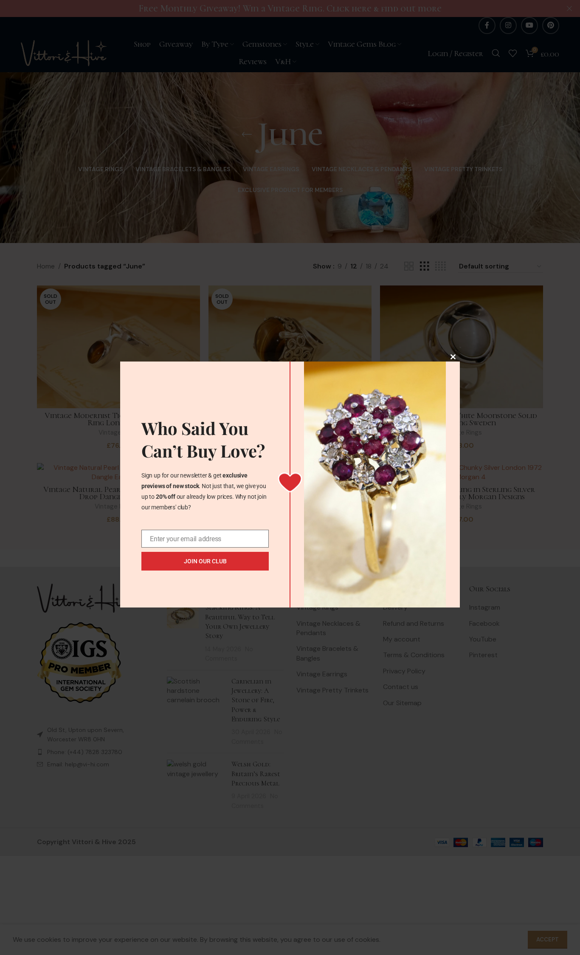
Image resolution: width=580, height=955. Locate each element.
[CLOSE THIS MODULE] (453, 357)
